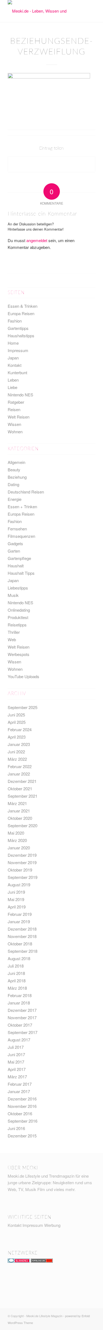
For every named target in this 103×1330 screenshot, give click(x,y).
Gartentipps (18, 328)
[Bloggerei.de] (19, 1261)
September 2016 (22, 1121)
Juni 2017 (16, 1054)
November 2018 (22, 936)
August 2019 (19, 884)
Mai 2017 (16, 1062)
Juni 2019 (16, 892)
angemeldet (36, 240)
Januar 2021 (19, 811)
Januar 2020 (19, 847)
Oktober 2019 (20, 870)
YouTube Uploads (23, 676)
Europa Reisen (21, 313)
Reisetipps (17, 625)
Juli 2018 (16, 966)
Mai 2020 (16, 833)
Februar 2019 (20, 914)
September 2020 (22, 825)
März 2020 (17, 840)
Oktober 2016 (20, 1113)
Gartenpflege (19, 558)
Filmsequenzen (21, 536)
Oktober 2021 (20, 788)
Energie (14, 499)
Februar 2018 (20, 995)
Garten (14, 551)
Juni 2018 (16, 973)
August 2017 (19, 1039)
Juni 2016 (16, 1128)
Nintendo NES (20, 394)
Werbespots (18, 654)
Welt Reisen (18, 417)
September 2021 (22, 796)
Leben (13, 380)
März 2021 (17, 803)
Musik (13, 595)
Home (13, 343)
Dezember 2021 (22, 781)
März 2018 (17, 988)
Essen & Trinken (22, 306)
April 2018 (17, 980)
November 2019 (22, 862)
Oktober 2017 (20, 1025)
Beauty (14, 469)
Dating (13, 484)
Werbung (52, 1225)
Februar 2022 (20, 766)
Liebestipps (18, 588)
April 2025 (17, 722)
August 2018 (19, 958)
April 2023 (17, 737)
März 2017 (17, 1076)
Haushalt (16, 565)
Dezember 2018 (22, 929)
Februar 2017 (20, 1084)
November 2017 (22, 1017)
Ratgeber (16, 402)
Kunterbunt (17, 372)
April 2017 (17, 1069)
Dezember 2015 (22, 1136)
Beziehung (17, 477)
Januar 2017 (19, 1091)
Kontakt (14, 365)
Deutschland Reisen (26, 492)
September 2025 (22, 707)
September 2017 (22, 1032)
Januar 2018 (19, 1003)
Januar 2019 (19, 921)
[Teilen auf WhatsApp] (51, 164)
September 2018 (22, 951)
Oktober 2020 (20, 818)
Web (12, 639)
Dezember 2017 (22, 1010)
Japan (13, 358)
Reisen (14, 409)
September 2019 (22, 877)
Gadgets (15, 543)
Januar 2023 (19, 744)
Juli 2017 (16, 1047)
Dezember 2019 (22, 855)
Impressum (18, 350)
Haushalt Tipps (21, 573)
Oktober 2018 (20, 943)
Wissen (14, 424)
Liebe (12, 387)
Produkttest (18, 617)
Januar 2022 (19, 774)
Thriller (14, 632)
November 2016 (22, 1106)
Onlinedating (19, 610)
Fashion (15, 321)
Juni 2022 (16, 751)
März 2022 (17, 759)
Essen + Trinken (22, 506)
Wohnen (15, 431)
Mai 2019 (16, 899)
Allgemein (16, 462)
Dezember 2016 (22, 1099)
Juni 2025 (16, 715)
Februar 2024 (20, 729)
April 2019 (17, 907)
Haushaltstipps (21, 335)
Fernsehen (17, 529)
